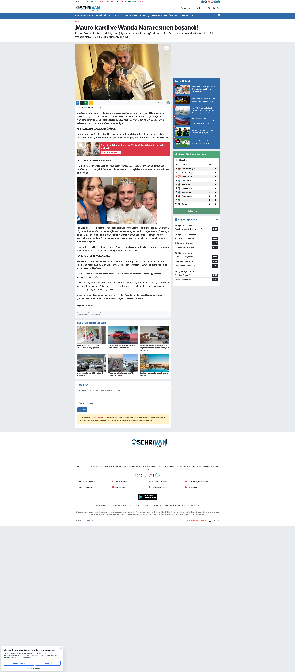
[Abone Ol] (168, 103)
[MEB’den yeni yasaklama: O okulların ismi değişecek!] (91, 335)
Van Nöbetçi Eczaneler (86, 482)
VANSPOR (85, 16)
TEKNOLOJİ (144, 16)
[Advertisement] (196, 60)
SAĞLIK (133, 16)
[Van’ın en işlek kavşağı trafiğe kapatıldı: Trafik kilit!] (123, 363)
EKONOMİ (97, 16)
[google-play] (147, 497)
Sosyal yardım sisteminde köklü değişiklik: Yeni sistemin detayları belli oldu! (154, 348)
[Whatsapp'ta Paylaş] (86, 103)
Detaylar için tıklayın (196, 211)
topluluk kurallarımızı (98, 417)
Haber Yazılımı (192, 521)
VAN (77, 16)
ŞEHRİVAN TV (187, 16)
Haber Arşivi (192, 487)
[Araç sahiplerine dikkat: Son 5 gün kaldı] (91, 363)
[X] (141, 475)
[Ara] (218, 8)
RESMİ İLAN (157, 16)
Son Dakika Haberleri (159, 487)
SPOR (116, 16)
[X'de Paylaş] (82, 103)
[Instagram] (145, 475)
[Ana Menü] (219, 15)
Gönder (82, 410)
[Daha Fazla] (91, 103)
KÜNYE (78, 521)
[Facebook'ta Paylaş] (77, 103)
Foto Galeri (185, 8)
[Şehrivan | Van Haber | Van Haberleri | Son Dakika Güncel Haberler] (88, 8)
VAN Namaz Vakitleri (159, 482)
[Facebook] (137, 475)
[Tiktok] (154, 475)
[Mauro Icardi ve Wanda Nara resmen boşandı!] (123, 72)
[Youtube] (150, 475)
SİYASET (124, 16)
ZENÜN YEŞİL (82, 107)
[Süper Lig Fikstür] (217, 220)
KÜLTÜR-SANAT (171, 16)
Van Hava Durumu (121, 482)
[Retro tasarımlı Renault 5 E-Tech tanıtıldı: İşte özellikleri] (123, 335)
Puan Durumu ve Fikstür (86, 487)
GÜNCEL (108, 16)
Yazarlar (211, 8)
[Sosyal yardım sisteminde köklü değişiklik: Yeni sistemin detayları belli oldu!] (154, 335)
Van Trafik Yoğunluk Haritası (198, 482)
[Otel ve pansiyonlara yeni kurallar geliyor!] (154, 363)
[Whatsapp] (158, 475)
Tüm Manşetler (120, 487)
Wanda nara (95, 314)
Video (199, 8)
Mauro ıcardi (83, 314)
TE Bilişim (202, 521)
